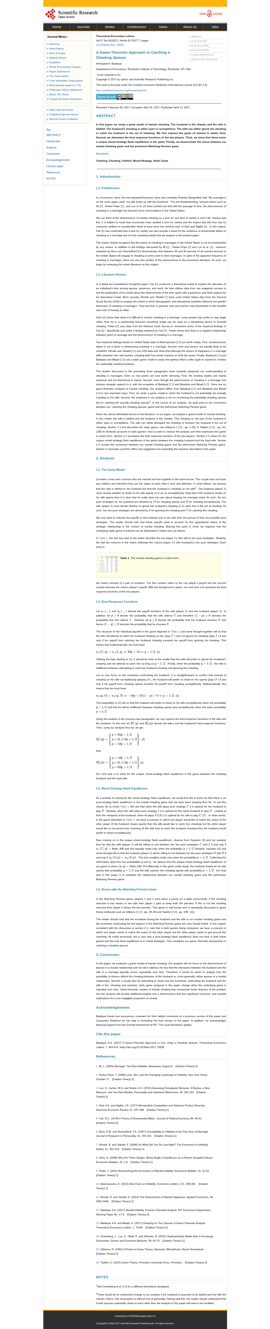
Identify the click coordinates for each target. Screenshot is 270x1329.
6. (97, 1131)
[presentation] (155, 501)
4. (97, 1105)
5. (97, 1118)
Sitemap (140, 1316)
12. (98, 1210)
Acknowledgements (58, 159)
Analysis (51, 147)
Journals (83, 27)
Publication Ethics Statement (64, 89)
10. (98, 1183)
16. (98, 1262)
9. (97, 1170)
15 (180, 427)
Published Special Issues (62, 114)
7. (97, 1144)
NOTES (51, 178)
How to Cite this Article (203, 59)
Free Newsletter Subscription (65, 80)
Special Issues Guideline (62, 118)
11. (98, 1197)
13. (98, 1223)
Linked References (201, 54)
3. (97, 1088)
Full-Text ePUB (199, 50)
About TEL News (58, 94)
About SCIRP (128, 1316)
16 (212, 427)
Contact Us (149, 1316)
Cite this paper (55, 166)
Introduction (53, 141)
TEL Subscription (58, 76)
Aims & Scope (56, 53)
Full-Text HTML (199, 45)
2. (97, 1074)
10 (178, 342)
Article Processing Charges (64, 66)
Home (56, 27)
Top (48, 129)
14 (124, 1286)
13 (122, 359)
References (53, 172)
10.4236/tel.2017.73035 (110, 44)
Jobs (215, 27)
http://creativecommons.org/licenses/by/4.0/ (121, 90)
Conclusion (53, 153)
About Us (190, 27)
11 (133, 350)
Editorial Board (56, 57)
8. (97, 1157)
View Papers (55, 48)
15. (98, 1249)
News (163, 27)
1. (97, 1066)
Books (110, 27)
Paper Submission (58, 71)
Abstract (195, 36)
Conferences (136, 27)
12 (218, 355)
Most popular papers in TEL (64, 85)
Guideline (53, 62)
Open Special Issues (60, 109)
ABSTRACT (53, 135)
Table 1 (103, 538)
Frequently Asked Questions (64, 98)
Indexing (53, 44)
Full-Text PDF (198, 41)
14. (98, 1236)
